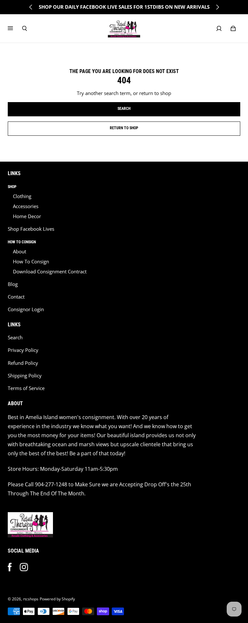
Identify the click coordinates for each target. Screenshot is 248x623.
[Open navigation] (15, 28)
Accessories (25, 206)
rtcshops (30, 599)
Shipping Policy (25, 375)
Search (15, 337)
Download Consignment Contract (50, 271)
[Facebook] (10, 567)
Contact (16, 296)
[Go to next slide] (217, 7)
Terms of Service (26, 388)
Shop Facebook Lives (31, 229)
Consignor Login (26, 309)
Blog (13, 284)
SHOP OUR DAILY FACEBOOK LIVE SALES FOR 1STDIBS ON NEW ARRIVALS (124, 7)
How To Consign (31, 261)
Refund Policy (23, 363)
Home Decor (27, 216)
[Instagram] (24, 567)
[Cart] (233, 28)
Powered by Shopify (57, 599)
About (19, 251)
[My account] (219, 28)
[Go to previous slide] (31, 7)
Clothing (22, 196)
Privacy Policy (23, 350)
